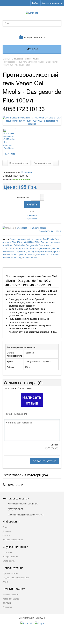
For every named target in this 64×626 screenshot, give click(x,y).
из (38, 248)
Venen (39, 238)
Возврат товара (10, 556)
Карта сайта (9, 560)
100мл (20, 242)
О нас (5, 527)
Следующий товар (43, 162)
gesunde (7, 242)
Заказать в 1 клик (49, 231)
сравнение (32, 218)
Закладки (7, 602)
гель (33, 238)
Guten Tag (16, 257)
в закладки (32, 215)
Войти (35, 3)
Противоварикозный (20, 238)
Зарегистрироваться (52, 3)
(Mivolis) (55, 248)
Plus (14, 242)
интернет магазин (43, 251)
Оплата (6, 535)
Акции (5, 581)
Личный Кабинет (11, 594)
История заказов (11, 598)
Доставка (7, 531)
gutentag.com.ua (30, 257)
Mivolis (50, 238)
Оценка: (54, 444)
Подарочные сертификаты (16, 577)
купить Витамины (27, 248)
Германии (45, 248)
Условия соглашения (13, 539)
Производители (10, 573)
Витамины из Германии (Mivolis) (18, 251)
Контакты (39, 514)
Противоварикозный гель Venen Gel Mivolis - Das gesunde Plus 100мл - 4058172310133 (32, 245)
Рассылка (7, 606)
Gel (44, 238)
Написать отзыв (38, 227)
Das (57, 238)
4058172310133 (32, 242)
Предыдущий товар (19, 162)
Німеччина (26, 171)
